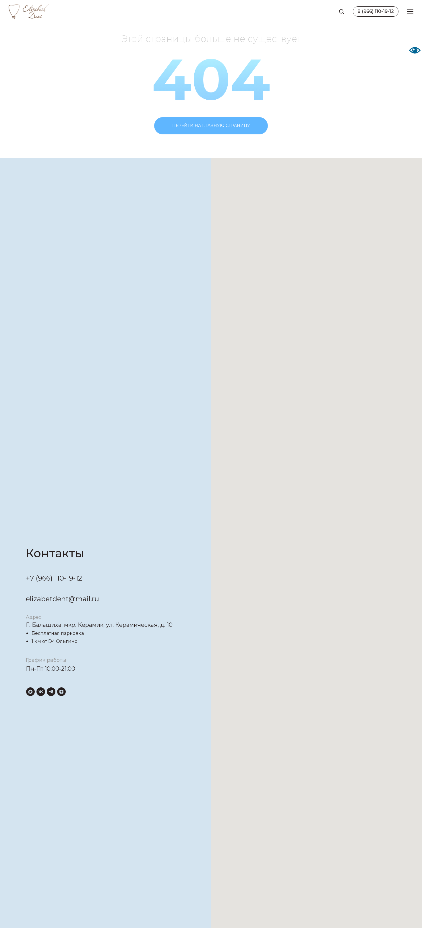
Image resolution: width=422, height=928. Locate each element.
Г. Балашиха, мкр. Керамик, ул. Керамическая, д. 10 (99, 624)
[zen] (61, 691)
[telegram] (51, 691)
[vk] (40, 691)
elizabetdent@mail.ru (62, 599)
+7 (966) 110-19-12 (54, 578)
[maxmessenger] (30, 691)
